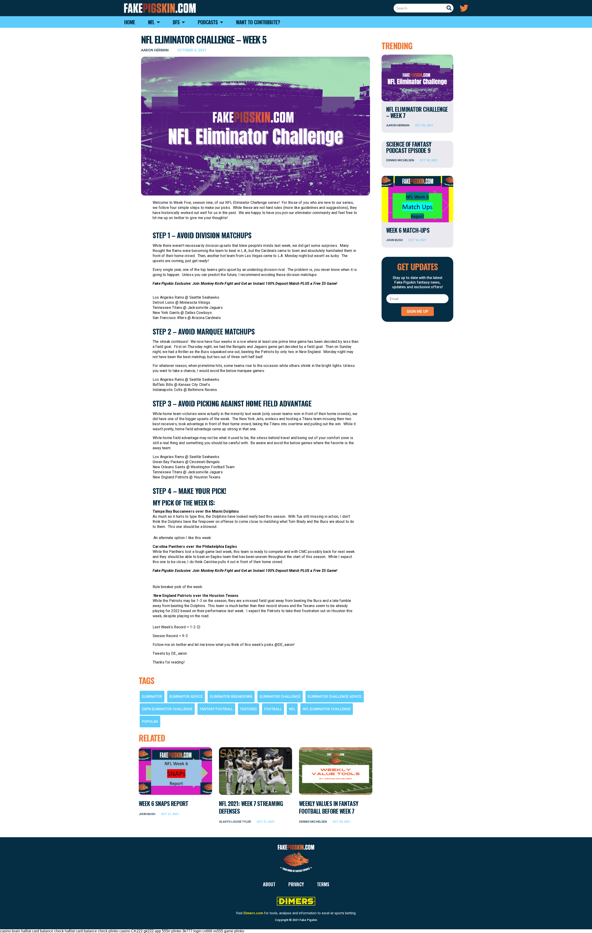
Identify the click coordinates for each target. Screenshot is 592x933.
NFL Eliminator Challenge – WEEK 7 (417, 112)
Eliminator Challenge (280, 696)
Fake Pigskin (308, 920)
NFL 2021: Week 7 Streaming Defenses (251, 807)
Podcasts (208, 22)
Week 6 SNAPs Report (163, 803)
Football (273, 709)
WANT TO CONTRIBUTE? (258, 22)
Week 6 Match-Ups (407, 230)
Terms (323, 884)
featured (248, 709)
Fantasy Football (216, 709)
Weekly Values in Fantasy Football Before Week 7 (328, 807)
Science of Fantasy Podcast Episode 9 (408, 147)
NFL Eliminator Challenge (327, 709)
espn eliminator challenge (167, 709)
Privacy (296, 884)
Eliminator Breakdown (231, 696)
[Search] (449, 8)
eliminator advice (186, 696)
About (269, 884)
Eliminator (152, 696)
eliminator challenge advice (334, 696)
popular (150, 721)
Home (129, 22)
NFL (292, 709)
